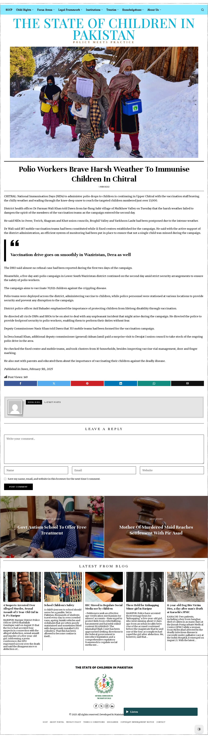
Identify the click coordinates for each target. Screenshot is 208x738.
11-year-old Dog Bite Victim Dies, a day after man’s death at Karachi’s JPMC (185, 608)
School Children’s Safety (59, 605)
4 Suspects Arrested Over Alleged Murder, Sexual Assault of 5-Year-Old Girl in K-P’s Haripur (20, 610)
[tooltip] (20, 383)
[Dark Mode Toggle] (199, 729)
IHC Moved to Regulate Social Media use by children (104, 606)
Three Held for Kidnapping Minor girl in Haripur (142, 606)
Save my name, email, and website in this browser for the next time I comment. (54, 478)
